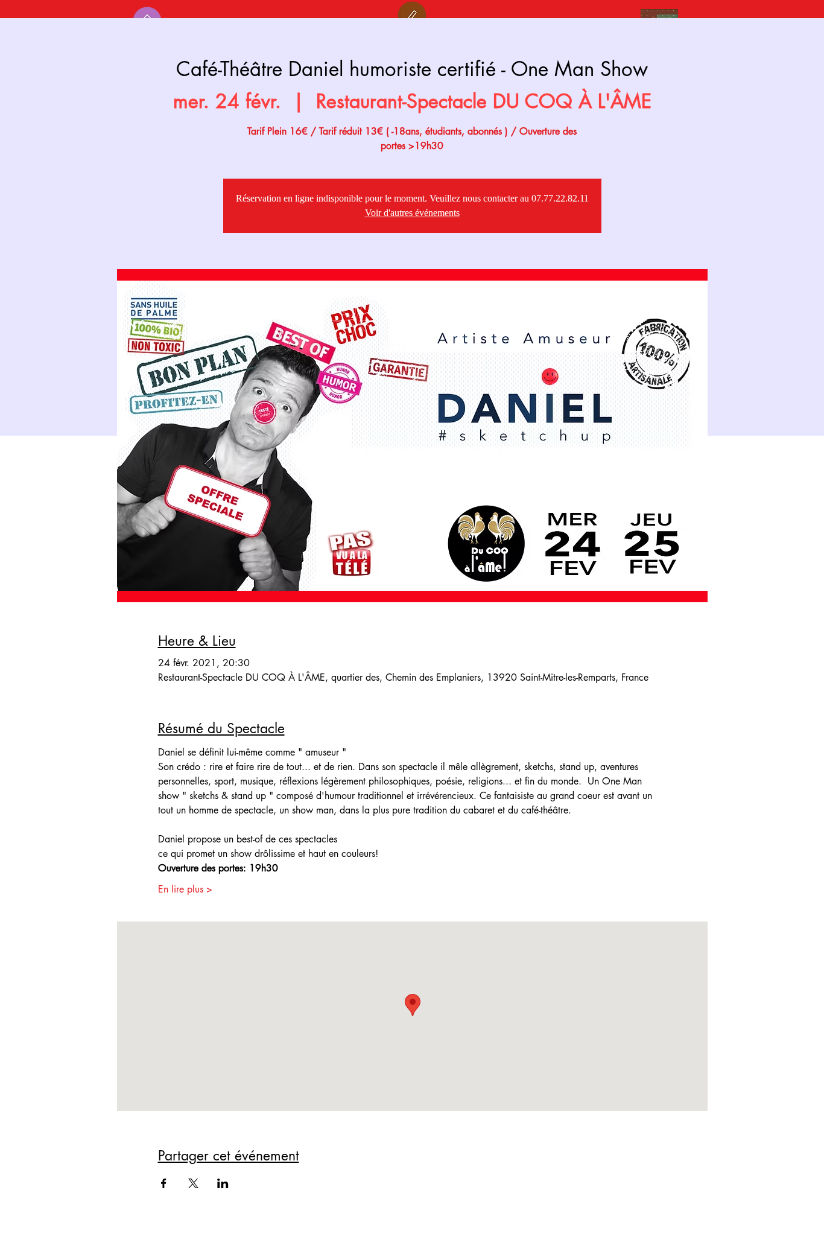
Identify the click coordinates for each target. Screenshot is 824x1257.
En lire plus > (185, 889)
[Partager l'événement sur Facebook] (164, 1183)
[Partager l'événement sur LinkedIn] (223, 1183)
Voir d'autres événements (412, 213)
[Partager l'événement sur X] (193, 1183)
